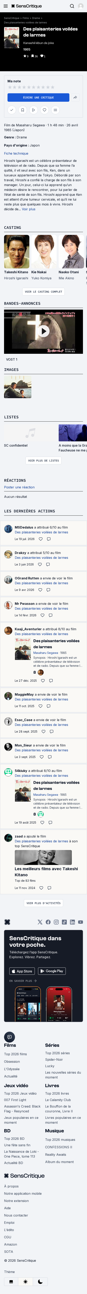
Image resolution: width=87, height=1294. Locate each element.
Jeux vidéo (16, 1085)
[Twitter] (40, 923)
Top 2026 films (15, 1054)
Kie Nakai (38, 272)
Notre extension (16, 1201)
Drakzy (20, 553)
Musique (54, 1131)
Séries (52, 1045)
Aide (7, 1208)
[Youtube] (80, 923)
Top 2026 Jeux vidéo (20, 1093)
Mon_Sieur (23, 745)
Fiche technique (16, 153)
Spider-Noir (54, 1059)
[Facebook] (48, 923)
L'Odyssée (12, 1069)
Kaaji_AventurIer (28, 629)
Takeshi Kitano (16, 272)
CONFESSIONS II (58, 1147)
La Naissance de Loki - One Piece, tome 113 (21, 1154)
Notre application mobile (23, 1193)
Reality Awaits (55, 1155)
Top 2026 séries (57, 1053)
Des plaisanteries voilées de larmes (25, 22)
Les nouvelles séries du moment (63, 1074)
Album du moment (59, 1162)
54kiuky (21, 771)
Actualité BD (13, 1163)
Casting (12, 227)
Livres (52, 1085)
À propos (11, 1186)
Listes (11, 416)
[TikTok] (64, 923)
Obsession (12, 1061)
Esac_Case (23, 720)
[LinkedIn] (72, 923)
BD (7, 1131)
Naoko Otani (69, 272)
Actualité (10, 1076)
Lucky (49, 1066)
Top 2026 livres (57, 1093)
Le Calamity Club (58, 1100)
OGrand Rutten (27, 578)
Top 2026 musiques (60, 1140)
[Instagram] (56, 923)
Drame (36, 18)
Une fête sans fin (17, 1145)
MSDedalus (24, 527)
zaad (19, 836)
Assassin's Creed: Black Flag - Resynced (22, 1108)
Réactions (15, 480)
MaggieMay (24, 694)
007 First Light (15, 1100)
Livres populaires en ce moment (63, 1120)
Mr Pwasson (25, 604)
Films (26, 18)
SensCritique (11, 18)
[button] (81, 6)
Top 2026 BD (14, 1139)
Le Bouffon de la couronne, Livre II (59, 1108)
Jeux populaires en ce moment (21, 1120)
